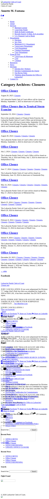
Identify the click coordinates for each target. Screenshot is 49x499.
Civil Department (21, 48)
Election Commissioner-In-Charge (27, 71)
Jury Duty (18, 42)
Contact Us (14, 79)
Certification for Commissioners (16, 353)
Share (4, 312)
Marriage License (21, 28)
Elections (18, 40)
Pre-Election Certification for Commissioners (21, 392)
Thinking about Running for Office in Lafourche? (23, 402)
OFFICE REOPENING (14, 327)
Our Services (10, 390)
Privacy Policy (10, 394)
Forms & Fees (15, 54)
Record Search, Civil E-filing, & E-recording (21, 396)
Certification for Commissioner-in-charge (20, 351)
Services (13, 26)
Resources (13, 63)
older (4, 271)
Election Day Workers (23, 69)
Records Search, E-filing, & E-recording (29, 34)
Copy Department (21, 52)
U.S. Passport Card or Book (25, 36)
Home (12, 22)
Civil (16, 58)
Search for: (5, 430)
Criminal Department (22, 50)
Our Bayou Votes (21, 73)
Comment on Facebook (23, 375)
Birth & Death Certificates (24, 32)
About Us (9, 347)
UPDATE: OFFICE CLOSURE (17, 329)
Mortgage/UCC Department (25, 44)
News (12, 65)
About (12, 24)
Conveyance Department (23, 46)
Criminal (18, 61)
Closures (17, 96)
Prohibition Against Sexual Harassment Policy (22, 424)
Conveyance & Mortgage (24, 56)
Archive (4, 338)
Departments (14, 38)
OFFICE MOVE (11, 321)
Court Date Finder (21, 30)
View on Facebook (8, 309)
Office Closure (9, 90)
